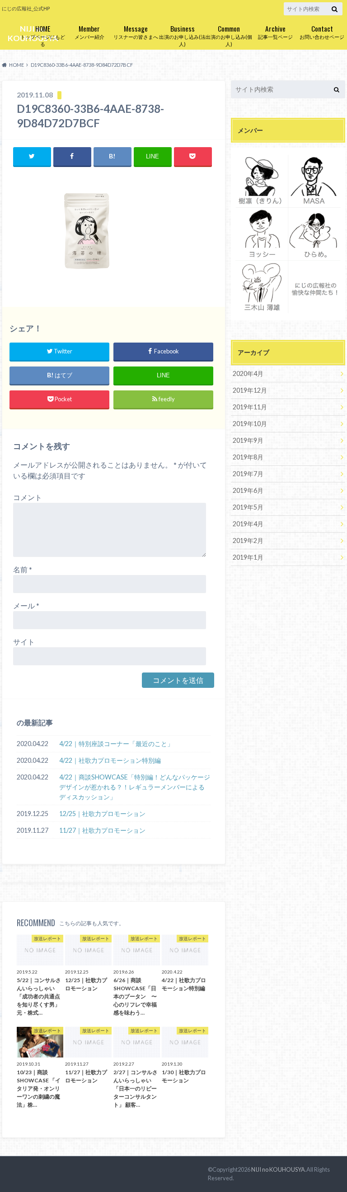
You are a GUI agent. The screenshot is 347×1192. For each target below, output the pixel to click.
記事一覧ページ (275, 31)
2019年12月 (250, 390)
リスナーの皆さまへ (135, 31)
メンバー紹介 (89, 31)
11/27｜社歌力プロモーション (102, 830)
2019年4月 (248, 524)
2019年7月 (248, 474)
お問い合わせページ (322, 31)
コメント (27, 497)
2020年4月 (248, 373)
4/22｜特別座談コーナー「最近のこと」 (116, 743)
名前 (22, 569)
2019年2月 (248, 540)
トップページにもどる (42, 35)
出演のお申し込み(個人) (229, 35)
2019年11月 (250, 407)
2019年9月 (248, 440)
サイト (24, 641)
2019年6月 (248, 490)
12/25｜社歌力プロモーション (102, 813)
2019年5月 (248, 507)
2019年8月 (248, 457)
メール (26, 605)
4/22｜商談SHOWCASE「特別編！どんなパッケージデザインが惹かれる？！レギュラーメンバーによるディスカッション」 (134, 786)
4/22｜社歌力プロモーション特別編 (110, 760)
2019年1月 (248, 557)
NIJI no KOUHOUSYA (278, 1169)
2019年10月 (250, 423)
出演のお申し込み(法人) (182, 35)
